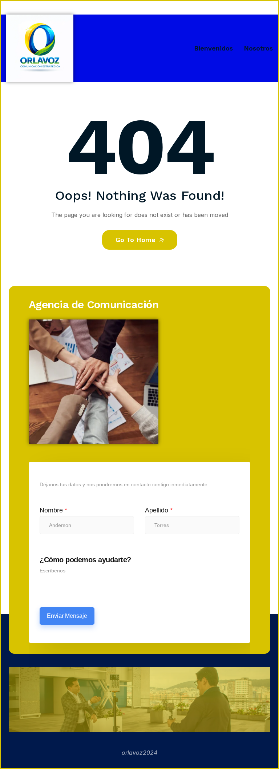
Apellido (159, 510)
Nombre (53, 510)
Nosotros (258, 48)
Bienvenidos (213, 48)
